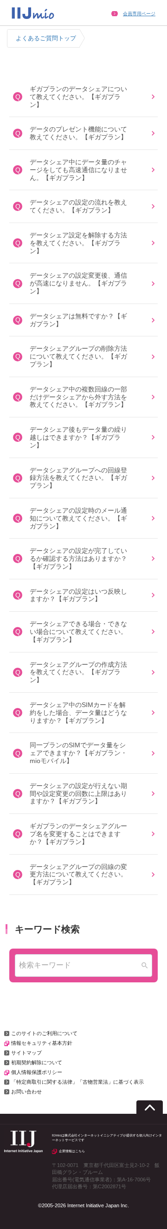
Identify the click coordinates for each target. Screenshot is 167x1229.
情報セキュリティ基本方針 (41, 1043)
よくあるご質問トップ (46, 38)
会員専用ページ (139, 13)
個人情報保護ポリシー (36, 1072)
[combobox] (83, 965)
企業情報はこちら (72, 1151)
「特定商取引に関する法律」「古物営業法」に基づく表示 (77, 1082)
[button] (83, 97)
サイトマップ (26, 1052)
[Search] (145, 965)
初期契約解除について (36, 1062)
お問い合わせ (26, 1091)
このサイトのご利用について (44, 1033)
